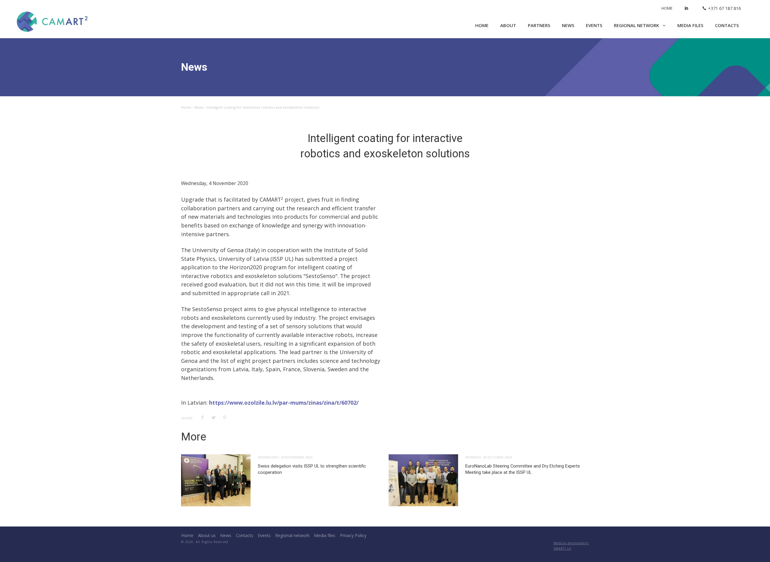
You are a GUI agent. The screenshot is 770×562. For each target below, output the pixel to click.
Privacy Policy (353, 535)
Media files (690, 25)
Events (594, 25)
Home (667, 8)
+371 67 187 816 (724, 8)
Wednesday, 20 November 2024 (285, 457)
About (508, 25)
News (568, 25)
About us (207, 535)
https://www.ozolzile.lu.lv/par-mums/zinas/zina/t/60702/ (284, 402)
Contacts (727, 25)
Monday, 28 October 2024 (488, 457)
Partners (539, 25)
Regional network (637, 25)
